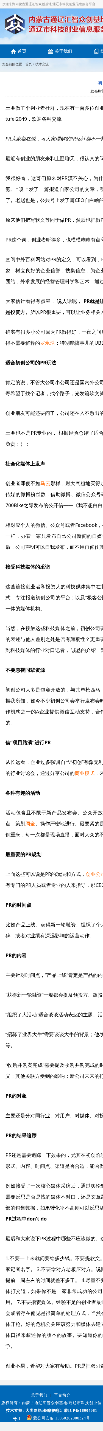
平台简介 (62, 1395)
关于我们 (63, 51)
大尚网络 (33, 1410)
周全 (30, 823)
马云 (45, 483)
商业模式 (84, 773)
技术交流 (42, 64)
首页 (22, 51)
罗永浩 (47, 342)
